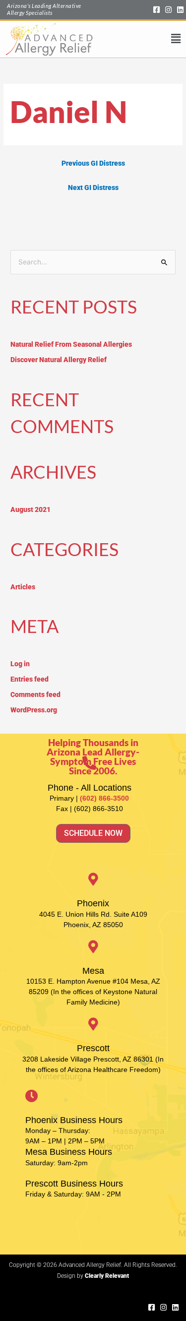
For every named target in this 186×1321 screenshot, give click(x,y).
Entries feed (29, 679)
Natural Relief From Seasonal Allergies (71, 344)
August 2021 (30, 509)
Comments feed (35, 694)
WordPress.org (33, 710)
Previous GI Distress (93, 163)
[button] (137, 39)
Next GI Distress (93, 187)
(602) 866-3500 (104, 798)
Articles (22, 587)
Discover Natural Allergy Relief (58, 360)
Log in (20, 664)
